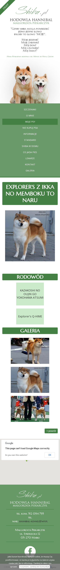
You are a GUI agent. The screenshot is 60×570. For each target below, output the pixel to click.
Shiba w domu (30, 146)
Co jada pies (30, 152)
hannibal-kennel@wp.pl (33, 521)
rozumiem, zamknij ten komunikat (34, 566)
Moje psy (30, 121)
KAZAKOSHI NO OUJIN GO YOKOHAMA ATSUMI (30, 294)
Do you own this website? (16, 455)
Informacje (30, 133)
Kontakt (30, 164)
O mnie (30, 115)
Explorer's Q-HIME (30, 316)
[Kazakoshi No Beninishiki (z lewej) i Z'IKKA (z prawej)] (30, 409)
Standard (30, 140)
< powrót (51, 431)
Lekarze (30, 158)
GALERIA (30, 170)
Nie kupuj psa (30, 127)
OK (49, 455)
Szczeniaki (30, 109)
